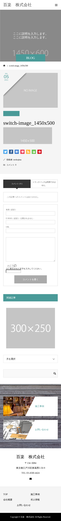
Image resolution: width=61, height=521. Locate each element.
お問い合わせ (24, 505)
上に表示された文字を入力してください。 (24, 269)
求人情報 (35, 499)
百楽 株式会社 (17, 5)
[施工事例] (30, 398)
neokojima (17, 160)
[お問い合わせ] (30, 421)
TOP (5, 494)
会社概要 (7, 499)
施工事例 (35, 494)
